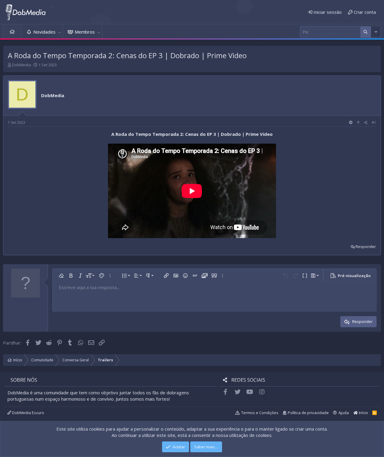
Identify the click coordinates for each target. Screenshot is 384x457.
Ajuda (343, 412)
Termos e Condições (259, 412)
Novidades (44, 32)
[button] (59, 32)
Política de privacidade (308, 412)
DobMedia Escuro (27, 412)
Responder (366, 246)
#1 (374, 122)
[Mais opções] (365, 32)
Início (12, 32)
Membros (85, 32)
